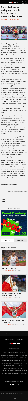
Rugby (21, 370)
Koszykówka (23, 363)
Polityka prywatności (14, 348)
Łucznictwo (4, 370)
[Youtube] (20, 398)
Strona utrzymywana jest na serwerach (14, 381)
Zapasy (21, 360)
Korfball (12, 376)
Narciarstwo (22, 358)
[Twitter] (17, 398)
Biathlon (4, 360)
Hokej (8, 360)
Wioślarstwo (4, 355)
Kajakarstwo (12, 355)
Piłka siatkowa (13, 365)
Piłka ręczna (21, 365)
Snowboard (5, 358)
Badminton (6, 365)
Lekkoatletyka (14, 19)
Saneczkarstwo (14, 360)
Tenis (17, 355)
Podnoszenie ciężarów (7, 363)
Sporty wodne (14, 352)
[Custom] (26, 398)
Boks (17, 358)
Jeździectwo (13, 368)
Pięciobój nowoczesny (20, 373)
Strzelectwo (20, 368)
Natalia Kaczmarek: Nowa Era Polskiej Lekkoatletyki (12, 294)
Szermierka (17, 363)
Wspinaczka (11, 373)
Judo (24, 360)
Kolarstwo (11, 370)
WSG (8, 395)
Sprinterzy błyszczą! (9, 268)
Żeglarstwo (22, 352)
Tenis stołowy (23, 355)
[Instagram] (23, 398)
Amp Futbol (17, 370)
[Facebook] (15, 398)
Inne (17, 376)
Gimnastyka (7, 368)
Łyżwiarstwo (12, 358)
